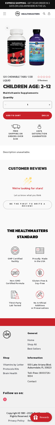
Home (31, 340)
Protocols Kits (11, 368)
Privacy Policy (16, 420)
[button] (4, 13)
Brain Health (10, 373)
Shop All (32, 344)
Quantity (8, 97)
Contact (32, 381)
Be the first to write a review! (28, 204)
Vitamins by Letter (13, 364)
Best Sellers (34, 348)
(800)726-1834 (39, 374)
